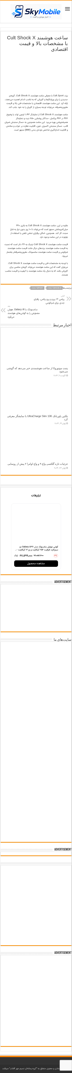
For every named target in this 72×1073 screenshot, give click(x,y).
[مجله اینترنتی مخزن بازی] (36, 655)
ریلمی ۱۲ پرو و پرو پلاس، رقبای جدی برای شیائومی (49, 300)
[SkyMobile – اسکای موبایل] (36, 11)
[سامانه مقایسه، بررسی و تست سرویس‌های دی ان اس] (36, 828)
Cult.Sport (37, 288)
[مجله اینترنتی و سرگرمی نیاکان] (36, 680)
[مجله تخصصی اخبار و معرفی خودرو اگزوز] (36, 776)
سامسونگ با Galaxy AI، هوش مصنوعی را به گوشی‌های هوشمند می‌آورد (24, 312)
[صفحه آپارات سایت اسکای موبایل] (36, 880)
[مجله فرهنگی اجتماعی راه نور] (36, 704)
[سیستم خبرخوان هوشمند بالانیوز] (36, 804)
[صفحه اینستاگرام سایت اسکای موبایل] (36, 927)
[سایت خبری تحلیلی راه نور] (36, 726)
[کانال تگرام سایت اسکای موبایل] (36, 939)
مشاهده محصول (36, 563)
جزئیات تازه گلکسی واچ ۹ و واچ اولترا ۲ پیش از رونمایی (38, 463)
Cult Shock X (54, 288)
